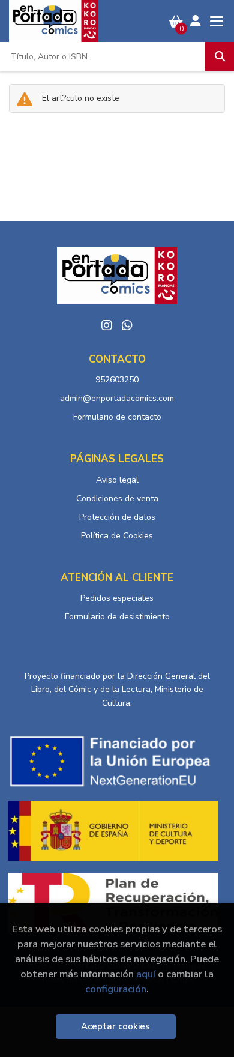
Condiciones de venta (117, 498)
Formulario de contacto (117, 417)
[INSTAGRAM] (107, 325)
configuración (115, 989)
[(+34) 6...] (127, 325)
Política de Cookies (117, 535)
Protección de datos (117, 517)
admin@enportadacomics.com (117, 398)
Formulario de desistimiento (117, 616)
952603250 (117, 379)
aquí (145, 974)
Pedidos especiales (117, 598)
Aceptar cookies (115, 1026)
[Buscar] (219, 56)
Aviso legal (117, 480)
